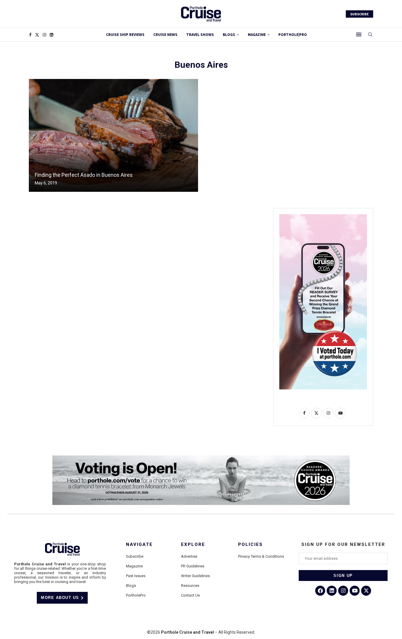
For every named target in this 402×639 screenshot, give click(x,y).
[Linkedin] (51, 34)
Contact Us (190, 595)
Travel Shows (200, 34)
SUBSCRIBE (359, 14)
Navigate (139, 544)
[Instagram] (44, 34)
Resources (190, 585)
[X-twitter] (366, 591)
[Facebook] (30, 34)
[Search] (370, 34)
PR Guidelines (192, 566)
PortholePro (136, 595)
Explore (193, 544)
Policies (250, 544)
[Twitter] (37, 34)
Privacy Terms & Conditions (261, 556)
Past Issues (135, 576)
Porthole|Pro (292, 34)
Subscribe (134, 556)
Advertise (189, 556)
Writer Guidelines (195, 576)
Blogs (229, 34)
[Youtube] (355, 591)
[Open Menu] (358, 34)
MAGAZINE (257, 34)
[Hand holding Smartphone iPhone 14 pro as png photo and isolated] (323, 216)
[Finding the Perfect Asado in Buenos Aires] (113, 135)
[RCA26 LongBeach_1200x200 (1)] (201, 457)
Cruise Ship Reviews (125, 34)
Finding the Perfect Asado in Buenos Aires (84, 175)
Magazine (134, 566)
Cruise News (165, 34)
